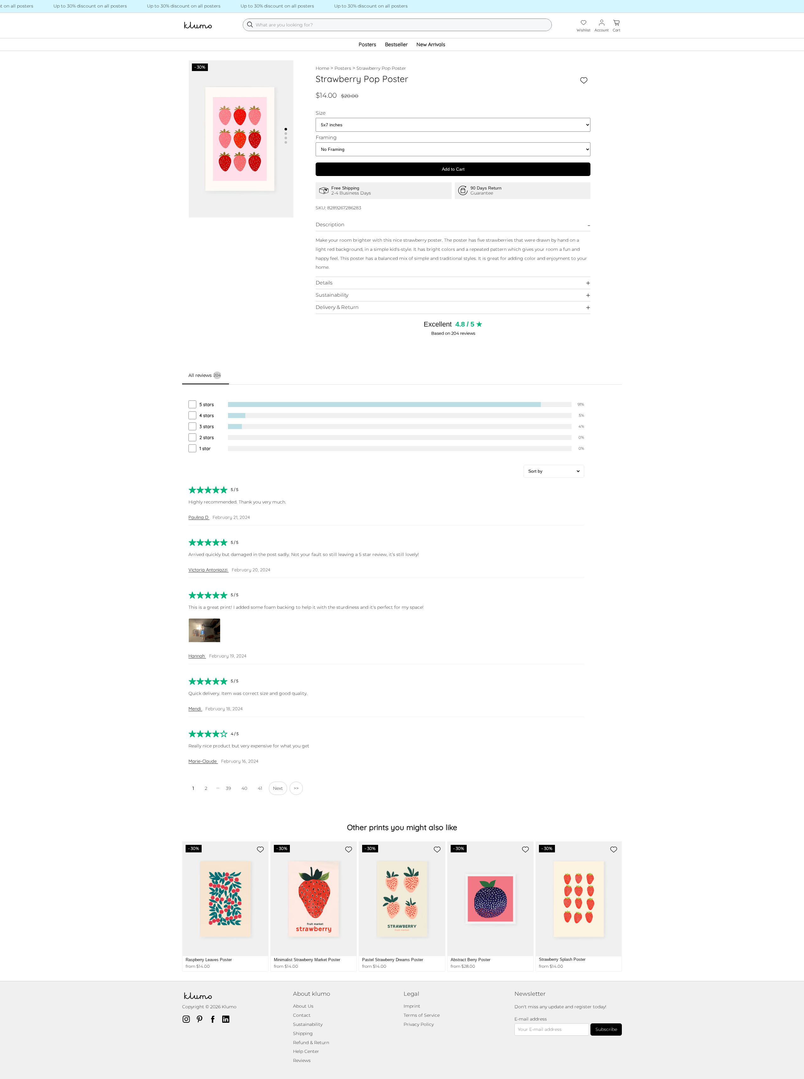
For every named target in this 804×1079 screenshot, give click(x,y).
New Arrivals (430, 44)
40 (244, 788)
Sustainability (332, 295)
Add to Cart (453, 169)
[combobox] (397, 25)
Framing (326, 137)
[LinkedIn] (228, 1019)
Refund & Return (311, 1042)
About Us (303, 1006)
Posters (367, 44)
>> (296, 788)
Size (321, 113)
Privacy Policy (419, 1024)
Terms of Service (422, 1015)
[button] (286, 129)
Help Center (306, 1051)
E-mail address (530, 1019)
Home (322, 68)
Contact (302, 1015)
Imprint (412, 1006)
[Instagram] (188, 1019)
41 (260, 788)
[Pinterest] (201, 1019)
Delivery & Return (337, 307)
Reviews (302, 1060)
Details (324, 283)
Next (278, 788)
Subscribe (606, 1029)
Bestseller (396, 44)
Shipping (303, 1033)
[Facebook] (214, 1019)
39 (228, 788)
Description (330, 225)
